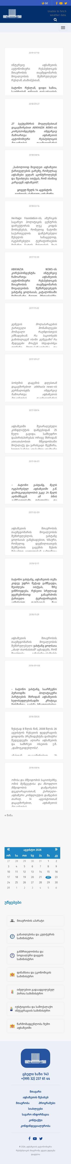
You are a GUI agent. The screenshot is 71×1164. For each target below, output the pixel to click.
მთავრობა (23, 1103)
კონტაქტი (35, 1120)
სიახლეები (35, 1108)
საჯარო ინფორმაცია (35, 1114)
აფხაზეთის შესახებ (35, 1097)
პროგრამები (47, 1103)
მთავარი (35, 1091)
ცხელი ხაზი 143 (36, 1074)
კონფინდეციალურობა (35, 1126)
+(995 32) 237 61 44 (35, 1079)
